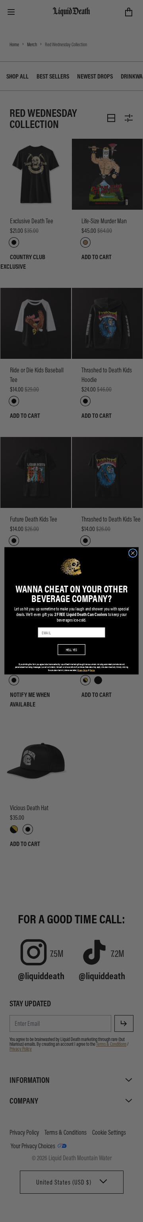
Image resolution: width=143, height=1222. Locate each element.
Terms (92, 670)
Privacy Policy (82, 670)
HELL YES (71, 649)
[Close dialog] (133, 553)
